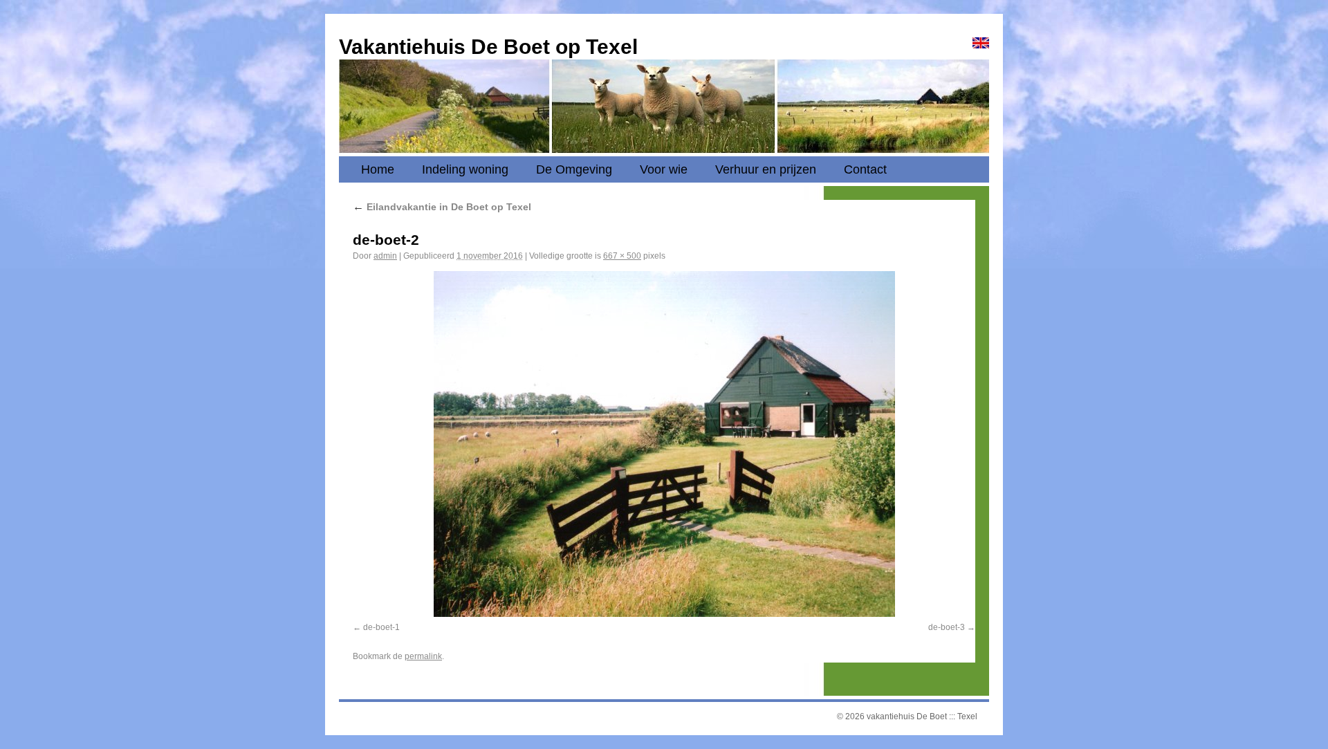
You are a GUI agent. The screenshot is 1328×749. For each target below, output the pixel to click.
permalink (423, 656)
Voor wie (664, 169)
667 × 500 (622, 256)
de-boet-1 (381, 627)
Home (377, 169)
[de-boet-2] (664, 444)
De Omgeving (574, 169)
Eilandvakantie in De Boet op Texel (442, 206)
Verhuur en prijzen (765, 169)
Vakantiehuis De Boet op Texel (488, 46)
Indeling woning (465, 169)
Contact (865, 169)
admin (385, 256)
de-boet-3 (946, 627)
